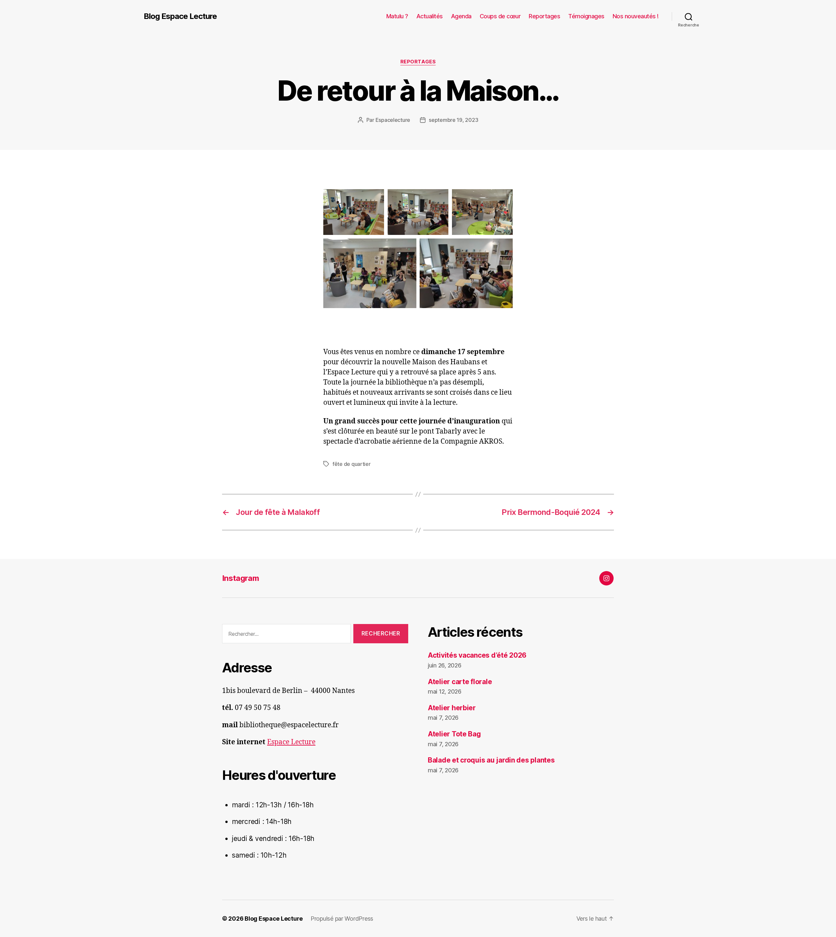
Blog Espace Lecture (180, 16)
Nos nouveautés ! (636, 16)
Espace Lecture (291, 742)
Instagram (240, 578)
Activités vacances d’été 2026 (477, 655)
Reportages (544, 16)
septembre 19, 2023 (453, 120)
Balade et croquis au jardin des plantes (491, 760)
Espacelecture (393, 120)
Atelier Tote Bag (454, 734)
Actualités (429, 16)
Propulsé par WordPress (342, 918)
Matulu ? (397, 16)
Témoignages (586, 16)
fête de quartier (351, 464)
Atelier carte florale (460, 682)
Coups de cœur (500, 16)
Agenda (461, 16)
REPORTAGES (418, 62)
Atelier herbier (452, 708)
